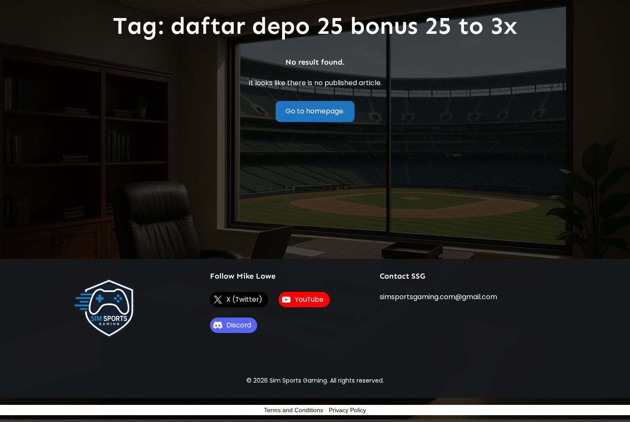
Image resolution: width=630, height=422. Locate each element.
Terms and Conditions (293, 410)
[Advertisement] (315, 195)
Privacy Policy (347, 410)
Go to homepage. (315, 111)
